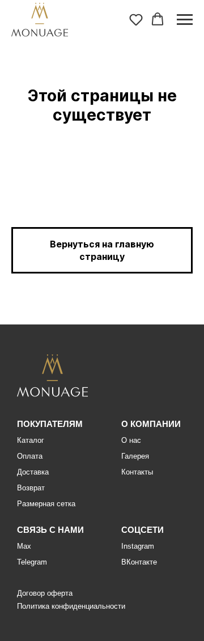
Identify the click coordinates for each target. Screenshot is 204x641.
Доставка (33, 472)
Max (24, 546)
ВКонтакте (139, 562)
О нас (131, 440)
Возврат (31, 488)
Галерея (135, 456)
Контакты (137, 472)
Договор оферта (45, 593)
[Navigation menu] (185, 19)
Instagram (137, 546)
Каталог (30, 440)
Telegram (32, 562)
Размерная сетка (46, 503)
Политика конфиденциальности (71, 606)
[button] (136, 19)
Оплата (29, 456)
